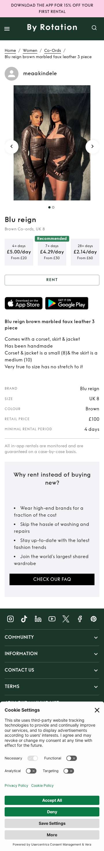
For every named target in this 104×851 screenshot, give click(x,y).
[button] (52, 638)
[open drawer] (7, 29)
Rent (52, 279)
